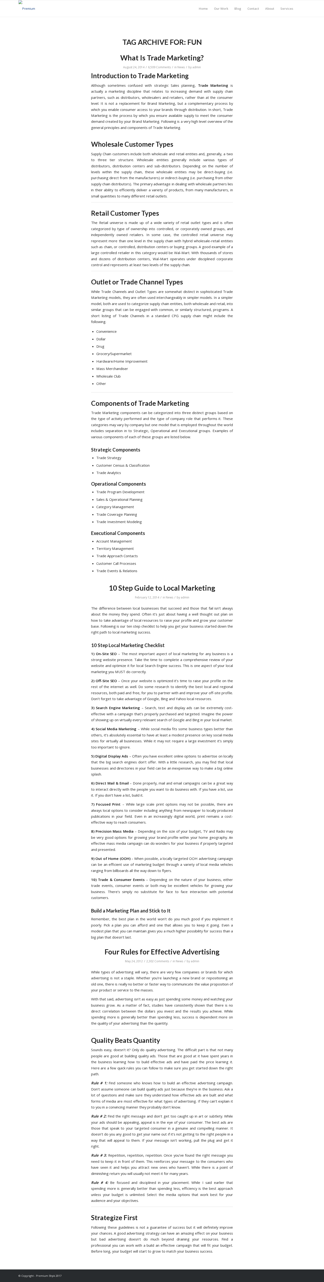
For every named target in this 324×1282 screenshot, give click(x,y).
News (181, 67)
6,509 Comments (159, 67)
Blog (237, 8)
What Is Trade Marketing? (162, 57)
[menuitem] (300, 8)
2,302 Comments (157, 961)
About (269, 8)
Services (286, 8)
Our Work (221, 8)
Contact (253, 8)
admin (196, 67)
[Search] (300, 8)
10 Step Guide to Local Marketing (162, 588)
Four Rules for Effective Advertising (162, 951)
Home (203, 8)
